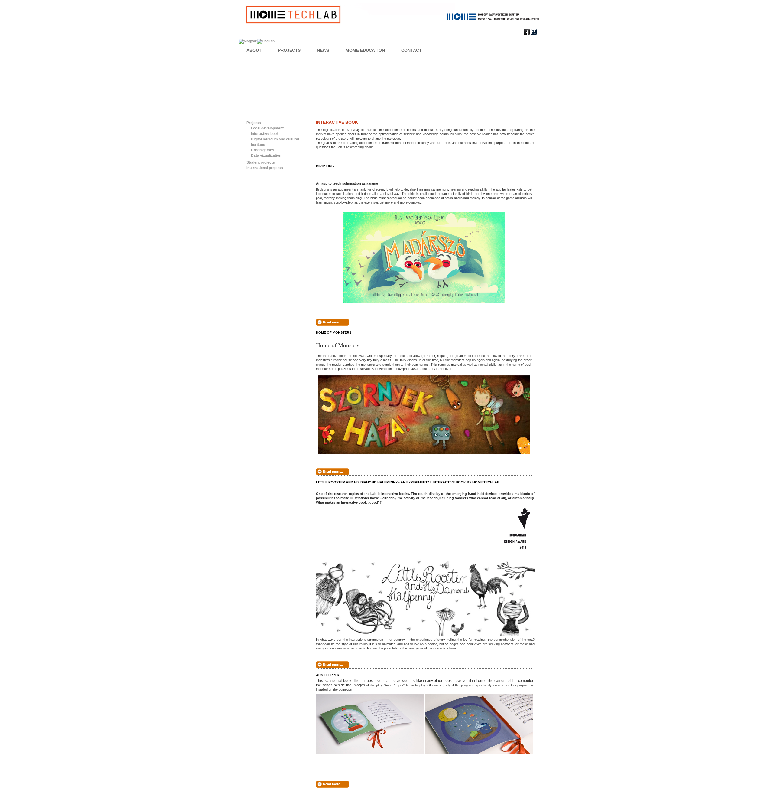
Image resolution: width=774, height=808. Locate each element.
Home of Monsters (333, 332)
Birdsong (325, 166)
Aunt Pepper (327, 675)
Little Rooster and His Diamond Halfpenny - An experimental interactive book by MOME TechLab (407, 482)
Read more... (333, 322)
